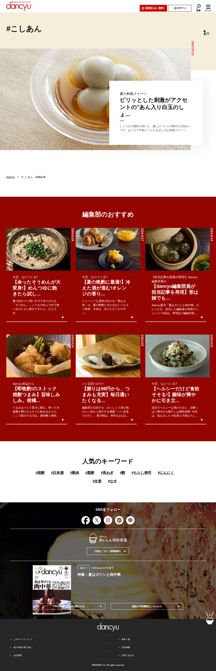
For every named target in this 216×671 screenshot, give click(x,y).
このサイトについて (23, 639)
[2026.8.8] (108, 356)
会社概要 (18, 655)
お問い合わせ (128, 655)
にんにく (166, 473)
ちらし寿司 (141, 473)
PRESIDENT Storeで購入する (69, 606)
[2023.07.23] (95, 99)
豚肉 (74, 473)
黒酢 (89, 473)
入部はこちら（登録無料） (108, 551)
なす (112, 481)
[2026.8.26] (38, 356)
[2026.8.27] (108, 249)
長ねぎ (107, 473)
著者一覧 (126, 639)
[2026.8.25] (177, 356)
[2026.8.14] (177, 249)
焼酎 (40, 473)
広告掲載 (126, 647)
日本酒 (57, 473)
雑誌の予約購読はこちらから (147, 606)
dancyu (10, 177)
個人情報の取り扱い (23, 647)
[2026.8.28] (38, 249)
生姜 (97, 481)
